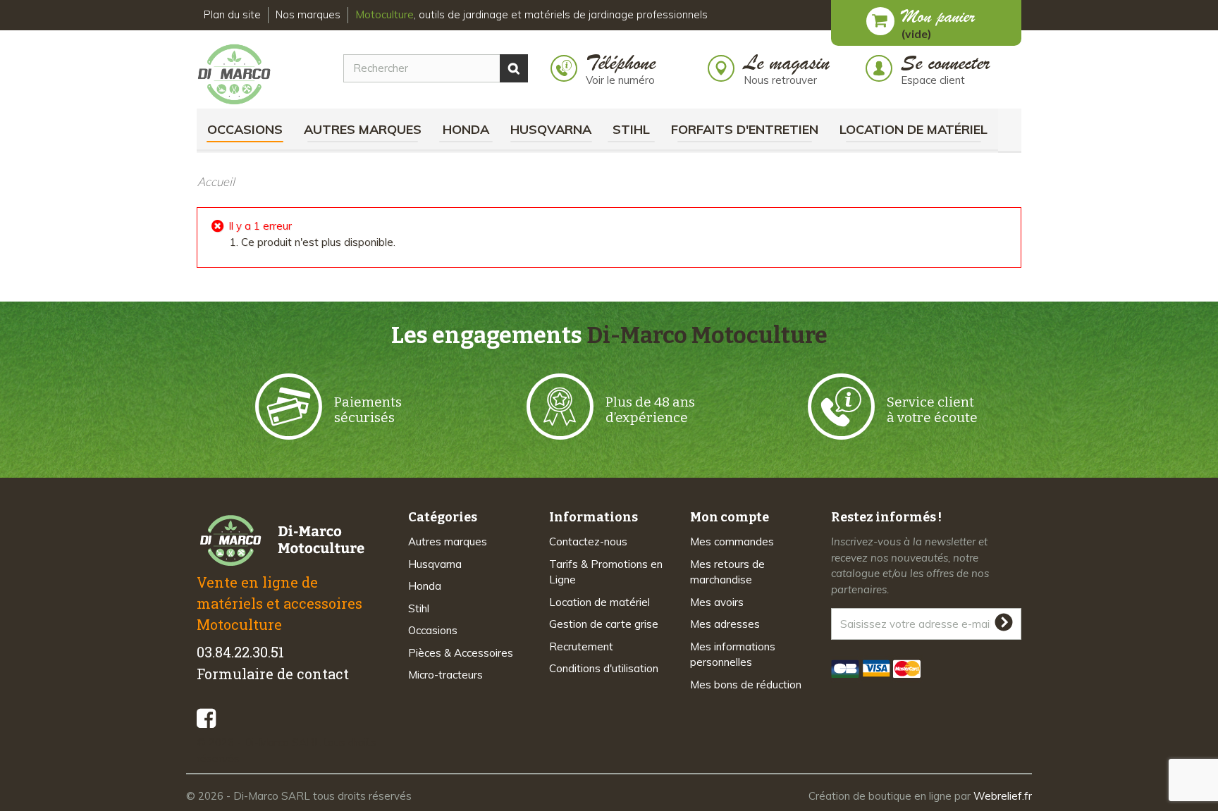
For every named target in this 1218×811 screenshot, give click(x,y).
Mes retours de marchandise (727, 572)
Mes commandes (732, 541)
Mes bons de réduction (745, 684)
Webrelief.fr (1002, 796)
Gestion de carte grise (603, 624)
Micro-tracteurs (445, 674)
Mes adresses (725, 624)
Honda (466, 129)
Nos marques (308, 14)
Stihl (631, 129)
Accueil (216, 181)
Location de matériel (913, 129)
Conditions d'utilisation (603, 668)
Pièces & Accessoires (460, 653)
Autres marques (363, 129)
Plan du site (232, 14)
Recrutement (581, 646)
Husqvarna (550, 129)
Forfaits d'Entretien (744, 129)
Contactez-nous (588, 541)
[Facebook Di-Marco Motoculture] (206, 718)
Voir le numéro (620, 80)
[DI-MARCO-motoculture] (245, 74)
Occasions (245, 129)
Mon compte (729, 517)
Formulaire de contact (273, 673)
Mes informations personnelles (732, 654)
